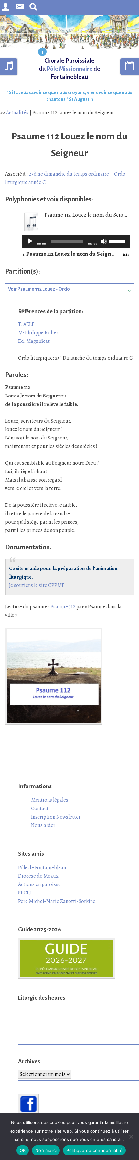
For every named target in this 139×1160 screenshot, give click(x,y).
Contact (39, 808)
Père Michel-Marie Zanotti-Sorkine (56, 901)
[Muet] (104, 241)
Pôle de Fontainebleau (42, 867)
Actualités (17, 112)
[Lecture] (30, 241)
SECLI (24, 892)
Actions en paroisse (39, 884)
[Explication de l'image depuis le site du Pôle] (42, 52)
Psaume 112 (62, 606)
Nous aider (43, 825)
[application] (76, 241)
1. (69, 254)
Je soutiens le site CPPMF (36, 585)
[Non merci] (131, 1136)
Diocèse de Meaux (38, 876)
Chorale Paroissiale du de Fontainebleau (69, 69)
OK (23, 1150)
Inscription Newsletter (55, 816)
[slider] (118, 240)
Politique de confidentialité (94, 1150)
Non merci (46, 1150)
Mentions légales (49, 800)
